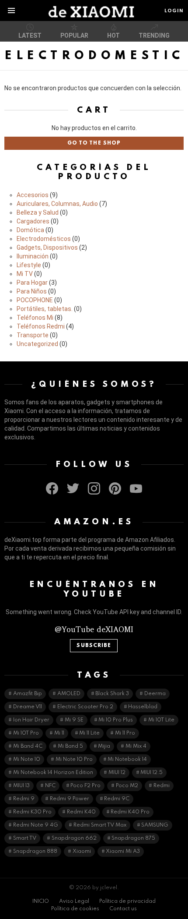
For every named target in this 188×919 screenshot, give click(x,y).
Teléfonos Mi (35, 317)
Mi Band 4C (27, 746)
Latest (30, 35)
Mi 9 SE (74, 720)
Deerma (155, 693)
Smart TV (24, 838)
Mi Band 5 (70, 746)
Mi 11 (59, 733)
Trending (154, 35)
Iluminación (33, 256)
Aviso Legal (74, 901)
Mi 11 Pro (125, 733)
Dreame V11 (27, 707)
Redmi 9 (24, 799)
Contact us (123, 909)
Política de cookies (75, 909)
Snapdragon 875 (133, 838)
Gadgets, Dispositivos (47, 247)
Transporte (33, 335)
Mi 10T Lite (161, 720)
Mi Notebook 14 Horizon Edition (53, 772)
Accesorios (33, 194)
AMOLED (68, 693)
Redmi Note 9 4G (35, 825)
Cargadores (33, 221)
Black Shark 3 (112, 693)
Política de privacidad (127, 901)
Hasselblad (142, 707)
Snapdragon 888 (35, 851)
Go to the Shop (94, 143)
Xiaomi (82, 851)
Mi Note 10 (26, 759)
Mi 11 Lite (89, 733)
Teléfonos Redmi (41, 326)
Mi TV (25, 273)
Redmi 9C (116, 799)
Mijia (104, 746)
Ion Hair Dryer (31, 720)
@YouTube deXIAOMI (94, 629)
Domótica (30, 229)
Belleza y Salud (38, 212)
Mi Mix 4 (135, 746)
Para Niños (32, 291)
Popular (74, 35)
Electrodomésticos (44, 238)
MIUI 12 (116, 772)
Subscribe (94, 645)
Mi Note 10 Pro (74, 759)
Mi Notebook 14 (127, 759)
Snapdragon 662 (74, 838)
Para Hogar (32, 282)
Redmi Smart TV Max (99, 825)
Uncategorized (37, 343)
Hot (113, 35)
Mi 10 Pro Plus (115, 720)
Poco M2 (127, 785)
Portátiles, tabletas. (45, 308)
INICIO (40, 901)
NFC (50, 785)
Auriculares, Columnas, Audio (57, 203)
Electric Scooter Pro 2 (85, 707)
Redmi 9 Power (69, 799)
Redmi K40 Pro (130, 812)
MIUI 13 (21, 785)
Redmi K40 (81, 812)
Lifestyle (29, 265)
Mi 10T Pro (26, 733)
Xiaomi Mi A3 (123, 851)
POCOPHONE (35, 300)
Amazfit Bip (27, 693)
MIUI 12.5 (151, 772)
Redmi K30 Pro (32, 812)
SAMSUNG (154, 825)
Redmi (161, 785)
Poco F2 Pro (85, 785)
